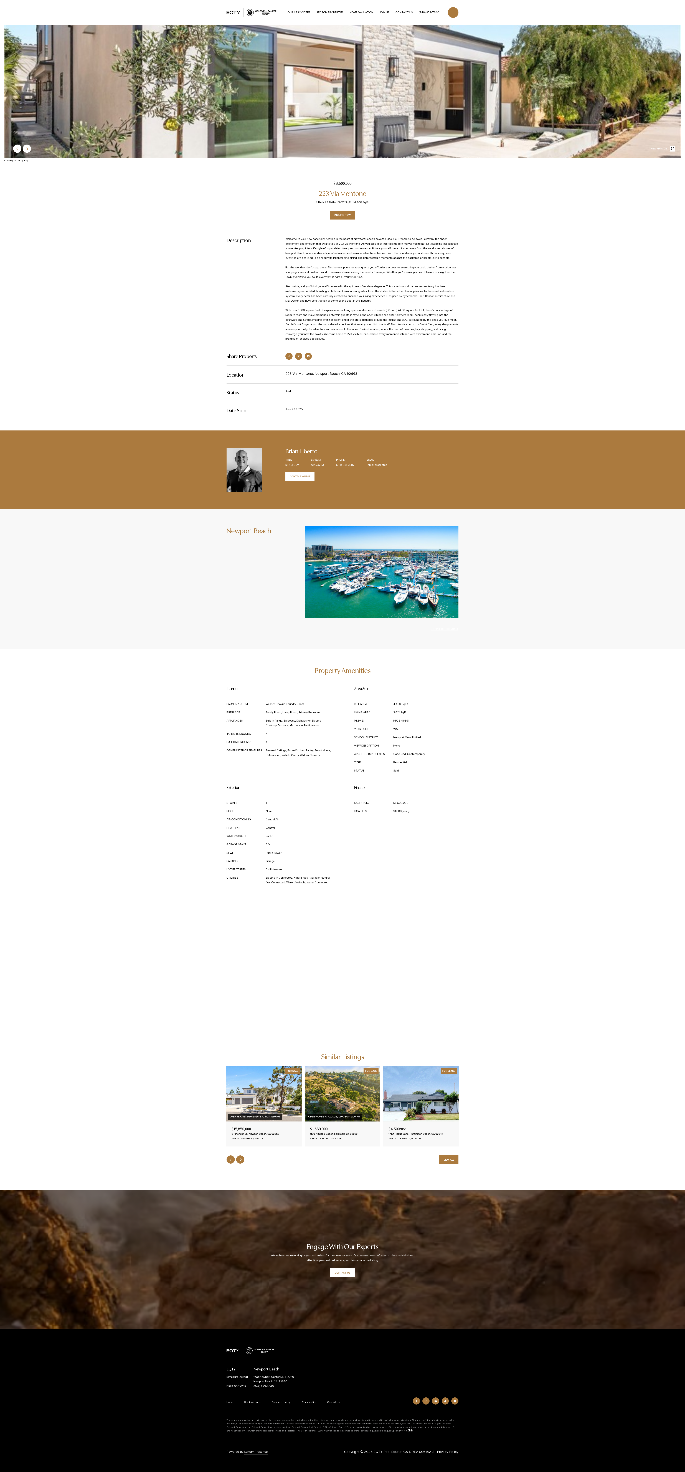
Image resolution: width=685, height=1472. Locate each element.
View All (449, 1159)
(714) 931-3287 (345, 465)
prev (17, 149)
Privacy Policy (447, 1452)
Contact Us (404, 12)
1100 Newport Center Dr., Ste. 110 (274, 1376)
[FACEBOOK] (416, 1401)
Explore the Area (445, 629)
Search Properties (330, 12)
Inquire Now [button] (342, 215)
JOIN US (384, 12)
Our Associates (299, 12)
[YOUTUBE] (454, 1401)
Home (230, 1402)
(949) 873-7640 (429, 12)
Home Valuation (361, 12)
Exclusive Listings (281, 1402)
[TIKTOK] (445, 1401)
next (27, 149)
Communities (309, 1402)
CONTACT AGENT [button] (300, 476)
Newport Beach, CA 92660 (270, 1381)
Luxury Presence (256, 1452)
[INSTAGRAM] (426, 1401)
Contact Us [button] (342, 1272)
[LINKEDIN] (435, 1401)
